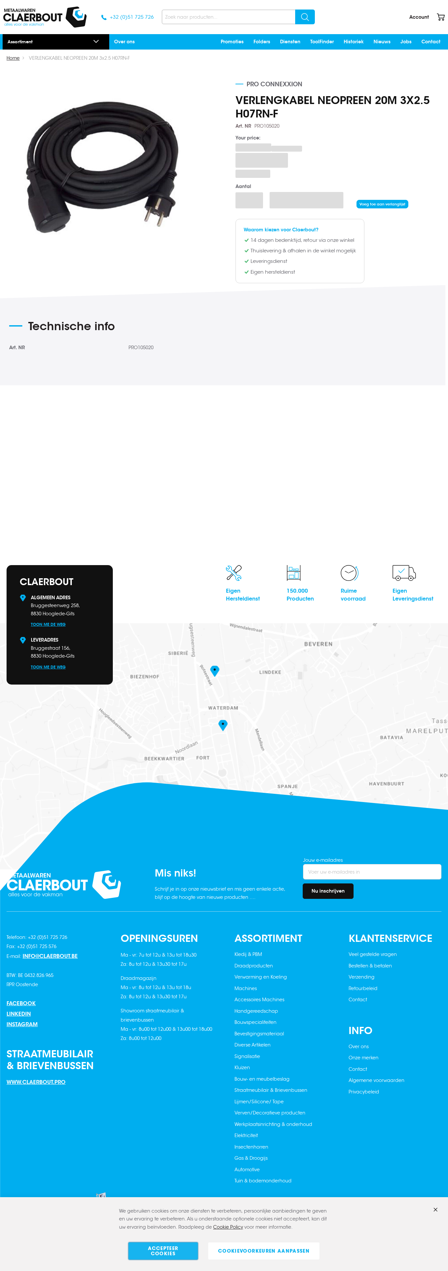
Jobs (406, 42)
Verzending (362, 977)
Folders (262, 42)
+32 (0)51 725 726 (132, 17)
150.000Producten (300, 594)
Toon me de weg (48, 624)
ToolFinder (322, 42)
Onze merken (363, 1058)
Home (13, 58)
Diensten (290, 42)
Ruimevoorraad (353, 594)
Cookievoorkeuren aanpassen (264, 1251)
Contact (430, 42)
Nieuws (382, 42)
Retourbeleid (363, 988)
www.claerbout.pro (36, 1082)
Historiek (354, 42)
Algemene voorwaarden (376, 1080)
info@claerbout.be (50, 956)
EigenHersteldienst (243, 594)
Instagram (22, 1024)
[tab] (128, 328)
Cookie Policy (228, 1227)
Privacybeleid (364, 1092)
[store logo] (45, 17)
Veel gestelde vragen (373, 954)
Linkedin (19, 1013)
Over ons (124, 42)
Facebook (21, 1003)
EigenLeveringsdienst (413, 594)
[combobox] (238, 17)
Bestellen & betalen (370, 966)
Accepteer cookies (163, 1251)
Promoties (232, 42)
